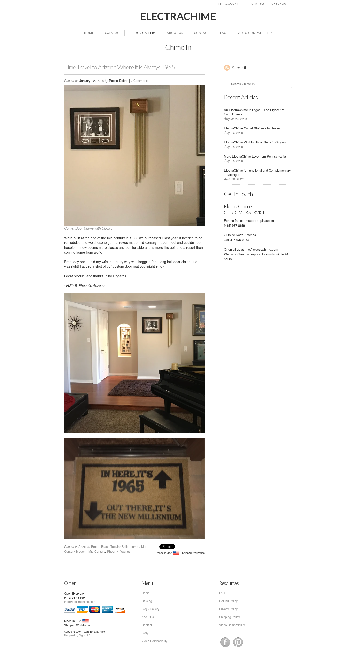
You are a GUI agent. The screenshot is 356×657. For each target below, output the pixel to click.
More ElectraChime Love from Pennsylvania (255, 156)
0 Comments (140, 80)
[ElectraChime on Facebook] (225, 647)
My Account (228, 3)
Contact (201, 33)
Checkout (279, 3)
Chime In (178, 47)
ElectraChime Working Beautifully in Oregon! (255, 142)
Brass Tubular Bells (115, 546)
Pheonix (112, 551)
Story (145, 633)
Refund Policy (228, 601)
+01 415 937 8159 (236, 239)
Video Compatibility (255, 33)
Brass (95, 546)
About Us (175, 33)
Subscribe (240, 67)
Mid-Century (96, 551)
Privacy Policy (228, 609)
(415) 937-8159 (234, 225)
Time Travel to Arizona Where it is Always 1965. (120, 67)
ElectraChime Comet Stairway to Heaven (252, 128)
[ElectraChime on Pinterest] (238, 647)
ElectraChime (178, 16)
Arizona (83, 546)
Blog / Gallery (143, 33)
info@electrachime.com (261, 249)
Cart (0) (257, 3)
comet (135, 546)
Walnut (125, 551)
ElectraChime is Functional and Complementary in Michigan (257, 172)
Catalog (112, 33)
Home (89, 33)
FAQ (223, 33)
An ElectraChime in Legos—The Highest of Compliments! (254, 111)
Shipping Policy (229, 617)
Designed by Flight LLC (77, 635)
